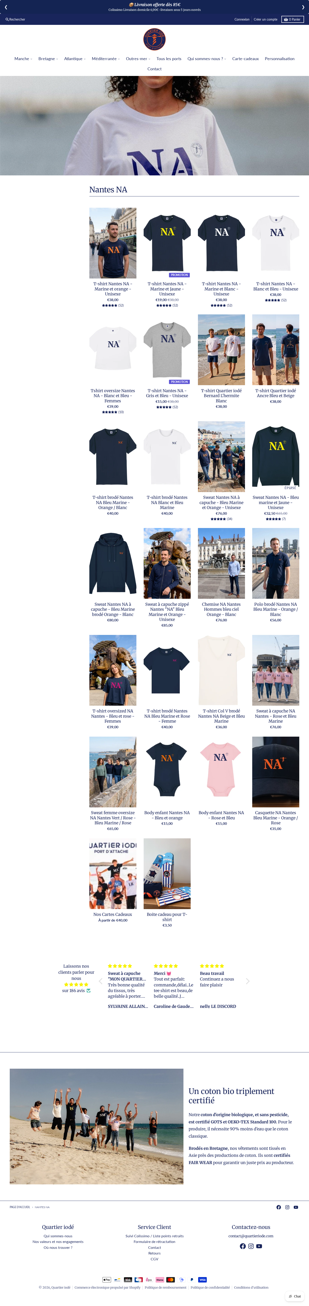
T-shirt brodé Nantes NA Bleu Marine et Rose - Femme (167, 716)
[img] (76, 984)
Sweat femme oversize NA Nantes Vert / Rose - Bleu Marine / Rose (113, 817)
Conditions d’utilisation (251, 1287)
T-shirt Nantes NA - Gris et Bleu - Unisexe (167, 393)
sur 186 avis (73, 990)
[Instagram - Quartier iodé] (287, 1207)
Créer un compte (265, 19)
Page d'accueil (20, 1207)
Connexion (242, 19)
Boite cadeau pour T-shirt (167, 917)
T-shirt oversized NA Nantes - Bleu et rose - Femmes (112, 716)
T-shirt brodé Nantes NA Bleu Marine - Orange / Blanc (113, 502)
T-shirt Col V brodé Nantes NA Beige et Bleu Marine (221, 716)
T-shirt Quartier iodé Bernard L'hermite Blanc (221, 395)
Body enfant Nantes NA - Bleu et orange (167, 815)
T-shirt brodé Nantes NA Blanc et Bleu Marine (167, 502)
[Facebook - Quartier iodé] (278, 1207)
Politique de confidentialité (210, 1287)
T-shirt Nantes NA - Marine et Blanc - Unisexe (221, 289)
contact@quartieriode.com (250, 1236)
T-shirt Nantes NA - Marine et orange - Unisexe (112, 289)
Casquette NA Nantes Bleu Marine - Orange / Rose (275, 817)
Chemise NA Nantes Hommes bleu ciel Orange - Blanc (221, 609)
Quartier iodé (60, 1287)
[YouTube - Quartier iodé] (296, 1207)
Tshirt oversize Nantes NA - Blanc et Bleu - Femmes (113, 395)
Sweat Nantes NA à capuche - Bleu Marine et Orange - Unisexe (221, 502)
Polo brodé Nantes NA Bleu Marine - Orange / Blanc (275, 609)
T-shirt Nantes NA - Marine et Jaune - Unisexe (167, 289)
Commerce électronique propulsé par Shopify (107, 1287)
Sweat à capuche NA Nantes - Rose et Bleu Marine (275, 716)
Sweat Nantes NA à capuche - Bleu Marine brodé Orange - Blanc (113, 609)
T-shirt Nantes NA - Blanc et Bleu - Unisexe (275, 286)
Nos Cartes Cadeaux (112, 914)
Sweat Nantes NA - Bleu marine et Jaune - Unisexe (276, 502)
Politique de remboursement (165, 1287)
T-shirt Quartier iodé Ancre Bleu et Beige (275, 393)
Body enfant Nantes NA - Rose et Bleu (221, 815)
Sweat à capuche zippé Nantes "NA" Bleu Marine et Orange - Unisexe (167, 612)
